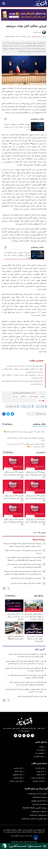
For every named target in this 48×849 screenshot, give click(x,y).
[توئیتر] (8, 414)
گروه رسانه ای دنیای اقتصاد (37, 794)
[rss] (15, 736)
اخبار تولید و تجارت (37, 778)
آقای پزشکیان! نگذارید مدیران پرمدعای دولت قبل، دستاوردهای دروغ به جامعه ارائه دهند (22, 382)
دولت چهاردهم (11, 406)
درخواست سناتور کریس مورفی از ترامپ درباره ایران (26, 583)
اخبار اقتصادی (36, 37)
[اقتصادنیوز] (24, 721)
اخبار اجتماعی (17, 778)
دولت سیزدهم (26, 406)
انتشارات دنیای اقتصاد (38, 811)
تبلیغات (41, 747)
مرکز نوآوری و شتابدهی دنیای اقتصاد (33, 819)
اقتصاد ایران (40, 406)
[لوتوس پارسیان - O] (24, 846)
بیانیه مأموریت (39, 756)
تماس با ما (40, 750)
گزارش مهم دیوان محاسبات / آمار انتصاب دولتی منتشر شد (25, 366)
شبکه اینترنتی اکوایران (38, 801)
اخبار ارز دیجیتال (38, 781)
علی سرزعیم (37, 32)
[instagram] (24, 736)
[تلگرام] (12, 414)
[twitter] (28, 736)
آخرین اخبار (40, 649)
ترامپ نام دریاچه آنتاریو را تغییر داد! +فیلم (31, 696)
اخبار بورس (40, 771)
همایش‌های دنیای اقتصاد (37, 815)
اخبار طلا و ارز (39, 768)
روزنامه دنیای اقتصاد (39, 797)
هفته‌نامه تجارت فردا (39, 804)
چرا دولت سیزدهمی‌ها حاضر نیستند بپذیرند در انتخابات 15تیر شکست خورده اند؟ (22, 376)
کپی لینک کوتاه (40, 414)
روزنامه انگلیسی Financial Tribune (34, 808)
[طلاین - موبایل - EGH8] (24, 15)
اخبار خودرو (40, 775)
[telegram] (19, 736)
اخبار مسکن (18, 771)
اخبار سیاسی (18, 768)
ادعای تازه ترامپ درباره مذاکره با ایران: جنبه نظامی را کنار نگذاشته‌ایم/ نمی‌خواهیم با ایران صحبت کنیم (24, 565)
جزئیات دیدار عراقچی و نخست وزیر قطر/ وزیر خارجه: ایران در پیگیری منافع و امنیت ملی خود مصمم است (26, 655)
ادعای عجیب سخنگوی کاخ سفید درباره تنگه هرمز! (26, 578)
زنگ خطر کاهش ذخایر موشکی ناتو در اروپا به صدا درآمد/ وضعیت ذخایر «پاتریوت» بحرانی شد (24, 669)
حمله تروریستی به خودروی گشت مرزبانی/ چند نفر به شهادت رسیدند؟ (22, 551)
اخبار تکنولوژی (17, 775)
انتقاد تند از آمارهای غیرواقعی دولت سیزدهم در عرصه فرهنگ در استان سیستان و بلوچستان (22, 370)
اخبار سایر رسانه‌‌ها (16, 781)
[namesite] (41, 3)
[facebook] (32, 736)
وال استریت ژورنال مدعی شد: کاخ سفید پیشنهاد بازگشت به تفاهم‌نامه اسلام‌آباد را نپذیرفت (25, 676)
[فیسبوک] (4, 414)
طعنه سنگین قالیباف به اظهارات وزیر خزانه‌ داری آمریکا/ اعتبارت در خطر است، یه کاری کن (24, 690)
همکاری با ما (40, 753)
